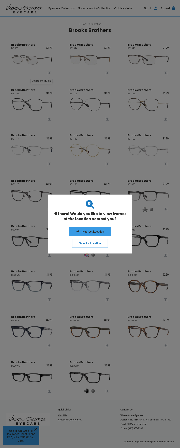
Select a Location (90, 243)
